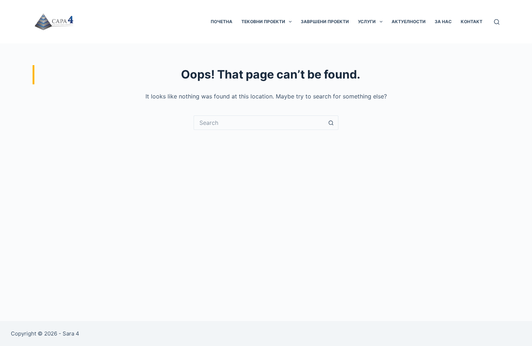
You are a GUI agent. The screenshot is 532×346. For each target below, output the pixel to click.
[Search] (496, 22)
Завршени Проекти (325, 21)
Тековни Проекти (263, 21)
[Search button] (331, 122)
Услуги (367, 21)
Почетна (221, 21)
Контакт (471, 21)
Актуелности (409, 21)
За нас (443, 21)
